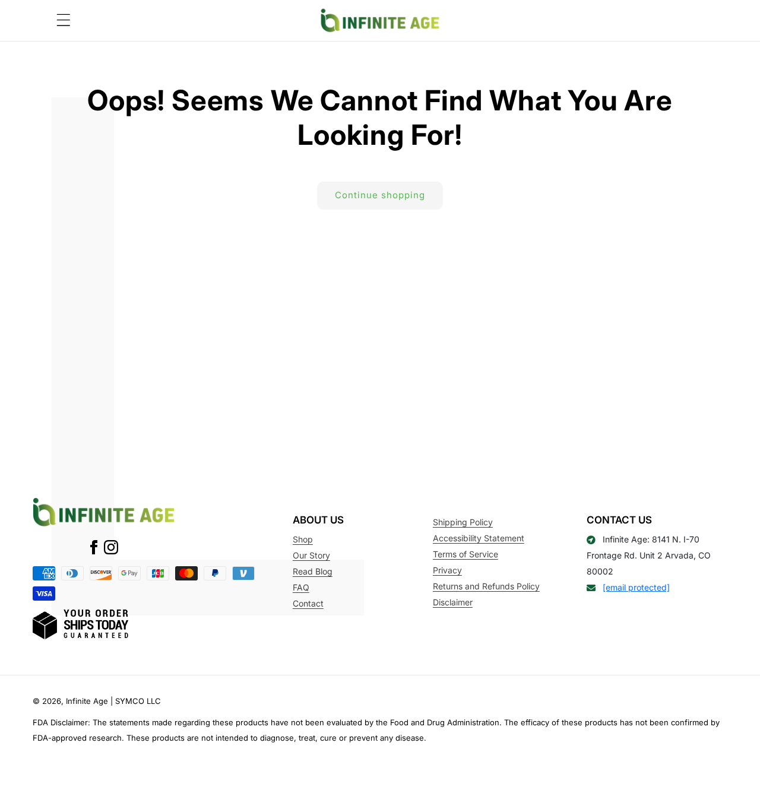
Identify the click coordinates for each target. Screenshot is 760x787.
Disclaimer (453, 602)
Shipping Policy (463, 522)
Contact (308, 603)
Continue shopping (380, 195)
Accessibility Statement (478, 538)
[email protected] (636, 587)
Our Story (311, 555)
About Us (318, 520)
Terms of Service (465, 554)
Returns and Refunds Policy (486, 586)
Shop (303, 539)
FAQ (301, 587)
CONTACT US (619, 520)
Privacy (447, 570)
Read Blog (312, 571)
